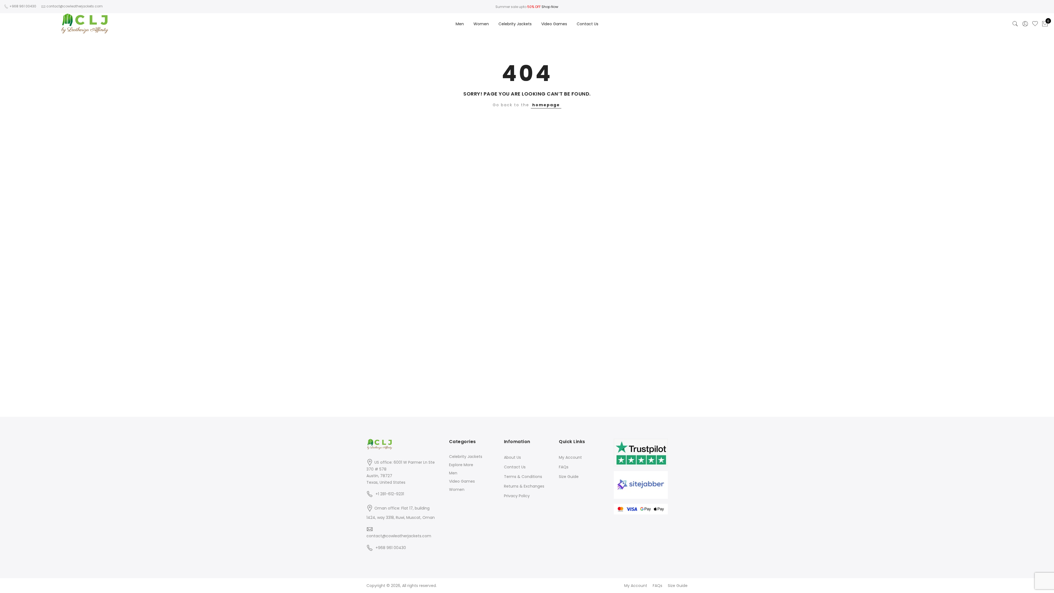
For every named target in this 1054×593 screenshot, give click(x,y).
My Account (570, 457)
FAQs (563, 467)
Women (481, 24)
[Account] (1025, 24)
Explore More (461, 465)
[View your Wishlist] (1035, 24)
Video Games (554, 24)
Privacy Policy (517, 496)
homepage (546, 105)
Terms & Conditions (523, 476)
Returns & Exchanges (524, 486)
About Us (512, 457)
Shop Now (550, 6)
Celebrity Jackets (515, 24)
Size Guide (569, 476)
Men (460, 24)
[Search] (1015, 24)
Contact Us (587, 24)
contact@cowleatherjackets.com (398, 536)
